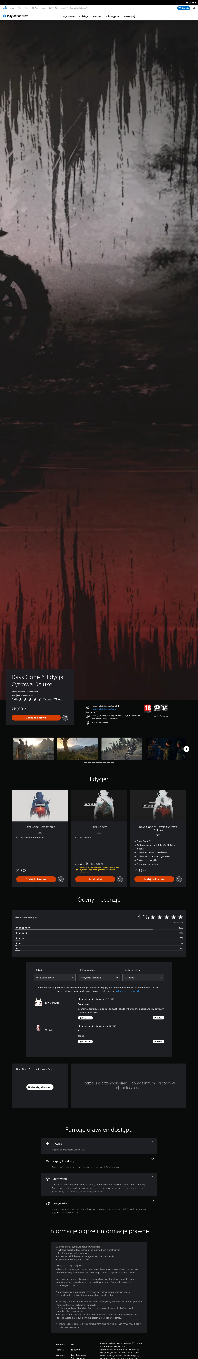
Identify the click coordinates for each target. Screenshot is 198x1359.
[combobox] (55, 977)
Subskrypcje (112, 16)
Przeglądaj (129, 16)
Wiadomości (60, 8)
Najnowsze (68, 16)
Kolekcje (83, 16)
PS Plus (35, 8)
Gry (26, 8)
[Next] (186, 749)
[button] (103, 709)
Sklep (12, 8)
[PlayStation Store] (16, 15)
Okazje (97, 16)
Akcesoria (46, 8)
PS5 (19, 8)
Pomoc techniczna (78, 8)
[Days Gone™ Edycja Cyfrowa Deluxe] (33, 749)
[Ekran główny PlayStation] (5, 8)
